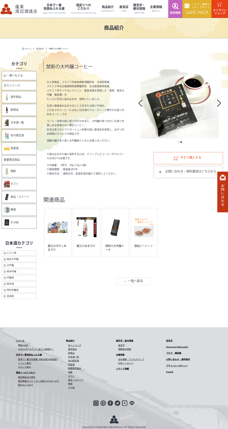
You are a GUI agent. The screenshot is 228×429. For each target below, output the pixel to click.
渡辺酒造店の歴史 (26, 377)
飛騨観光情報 (124, 349)
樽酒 (13, 210)
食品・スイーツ (20, 197)
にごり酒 (11, 253)
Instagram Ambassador (177, 347)
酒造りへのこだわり (83, 9)
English (169, 372)
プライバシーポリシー (177, 365)
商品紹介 (108, 9)
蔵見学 (121, 345)
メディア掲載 (122, 368)
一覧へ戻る (135, 281)
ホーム (29, 49)
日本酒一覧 (17, 123)
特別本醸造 (13, 290)
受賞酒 (15, 148)
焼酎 (13, 171)
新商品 (15, 110)
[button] (140, 103)
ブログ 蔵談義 (173, 353)
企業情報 (156, 9)
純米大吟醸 (13, 259)
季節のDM (23, 345)
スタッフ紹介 (24, 367)
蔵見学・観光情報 (139, 9)
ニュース (20, 340)
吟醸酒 (10, 277)
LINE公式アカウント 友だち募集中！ (36, 349)
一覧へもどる (15, 76)
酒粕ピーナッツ (143, 246)
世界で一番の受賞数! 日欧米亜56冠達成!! (38, 359)
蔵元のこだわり (25, 385)
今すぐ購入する (190, 158)
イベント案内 (24, 363)
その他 (15, 223)
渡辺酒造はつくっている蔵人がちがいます (38, 381)
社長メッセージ (125, 363)
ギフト (15, 184)
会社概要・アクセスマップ (131, 359)
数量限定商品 (12, 160)
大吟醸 (10, 265)
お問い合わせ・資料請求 (178, 359)
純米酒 (10, 284)
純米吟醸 (11, 271)
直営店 (123, 9)
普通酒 (10, 296)
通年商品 (16, 97)
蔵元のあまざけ (86, 246)
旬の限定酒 (17, 135)
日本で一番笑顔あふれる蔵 (54, 9)
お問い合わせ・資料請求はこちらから (190, 171)
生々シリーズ (12, 86)
